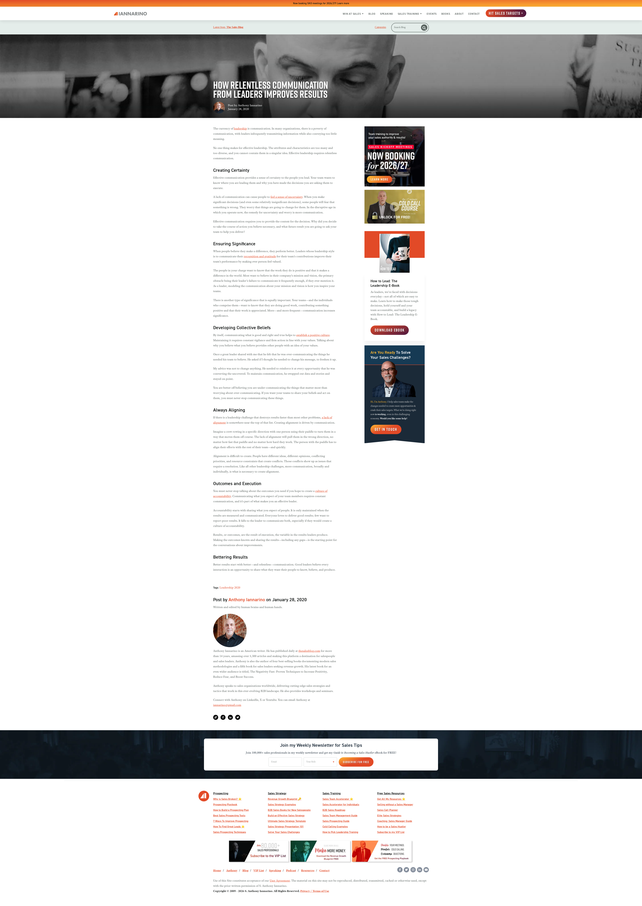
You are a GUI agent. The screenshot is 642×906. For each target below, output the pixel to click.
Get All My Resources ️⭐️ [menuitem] (391, 799)
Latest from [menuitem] (228, 27)
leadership (240, 128)
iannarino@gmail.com (227, 705)
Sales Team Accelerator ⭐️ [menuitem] (338, 799)
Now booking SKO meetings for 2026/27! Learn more (321, 3)
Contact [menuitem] (324, 870)
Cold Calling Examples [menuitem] (335, 826)
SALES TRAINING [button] (408, 14)
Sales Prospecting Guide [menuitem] (336, 821)
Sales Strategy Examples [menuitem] (282, 804)
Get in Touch (386, 429)
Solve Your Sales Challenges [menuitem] (284, 832)
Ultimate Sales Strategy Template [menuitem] (287, 821)
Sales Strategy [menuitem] (277, 793)
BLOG (371, 14)
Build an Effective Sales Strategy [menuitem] (286, 815)
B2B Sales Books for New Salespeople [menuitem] (289, 810)
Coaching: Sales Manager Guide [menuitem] (394, 821)
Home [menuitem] (217, 870)
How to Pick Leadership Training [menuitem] (340, 832)
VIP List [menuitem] (258, 870)
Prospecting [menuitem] (220, 793)
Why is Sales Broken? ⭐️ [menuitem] (227, 799)
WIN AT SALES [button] (352, 14)
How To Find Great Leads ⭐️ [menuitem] (229, 826)
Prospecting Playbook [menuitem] (225, 804)
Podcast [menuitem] (291, 870)
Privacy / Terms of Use (314, 891)
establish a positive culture (313, 335)
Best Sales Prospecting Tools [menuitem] (229, 815)
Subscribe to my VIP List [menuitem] (390, 832)
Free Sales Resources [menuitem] (390, 793)
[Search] (424, 27)
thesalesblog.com (309, 651)
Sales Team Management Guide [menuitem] (340, 815)
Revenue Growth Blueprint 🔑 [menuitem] (284, 799)
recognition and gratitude (260, 256)
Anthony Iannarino (250, 105)
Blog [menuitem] (245, 870)
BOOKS (445, 14)
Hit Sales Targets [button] (504, 13)
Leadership (227, 587)
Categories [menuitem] (380, 27)
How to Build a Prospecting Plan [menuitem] (231, 810)
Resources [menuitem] (307, 870)
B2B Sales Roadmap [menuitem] (334, 810)
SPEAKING (386, 14)
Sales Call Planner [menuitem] (387, 810)
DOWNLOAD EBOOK (390, 330)
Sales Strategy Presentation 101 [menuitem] (286, 826)
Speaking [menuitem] (275, 870)
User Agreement (280, 880)
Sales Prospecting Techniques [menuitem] (229, 832)
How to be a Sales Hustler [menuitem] (391, 826)
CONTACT (474, 14)
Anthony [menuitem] (231, 870)
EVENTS (432, 14)
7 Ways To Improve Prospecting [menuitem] (230, 821)
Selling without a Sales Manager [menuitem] (395, 804)
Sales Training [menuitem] (332, 793)
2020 (237, 587)
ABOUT (459, 14)
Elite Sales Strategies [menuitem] (389, 815)
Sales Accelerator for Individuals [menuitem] (341, 804)
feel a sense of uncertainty (287, 197)
